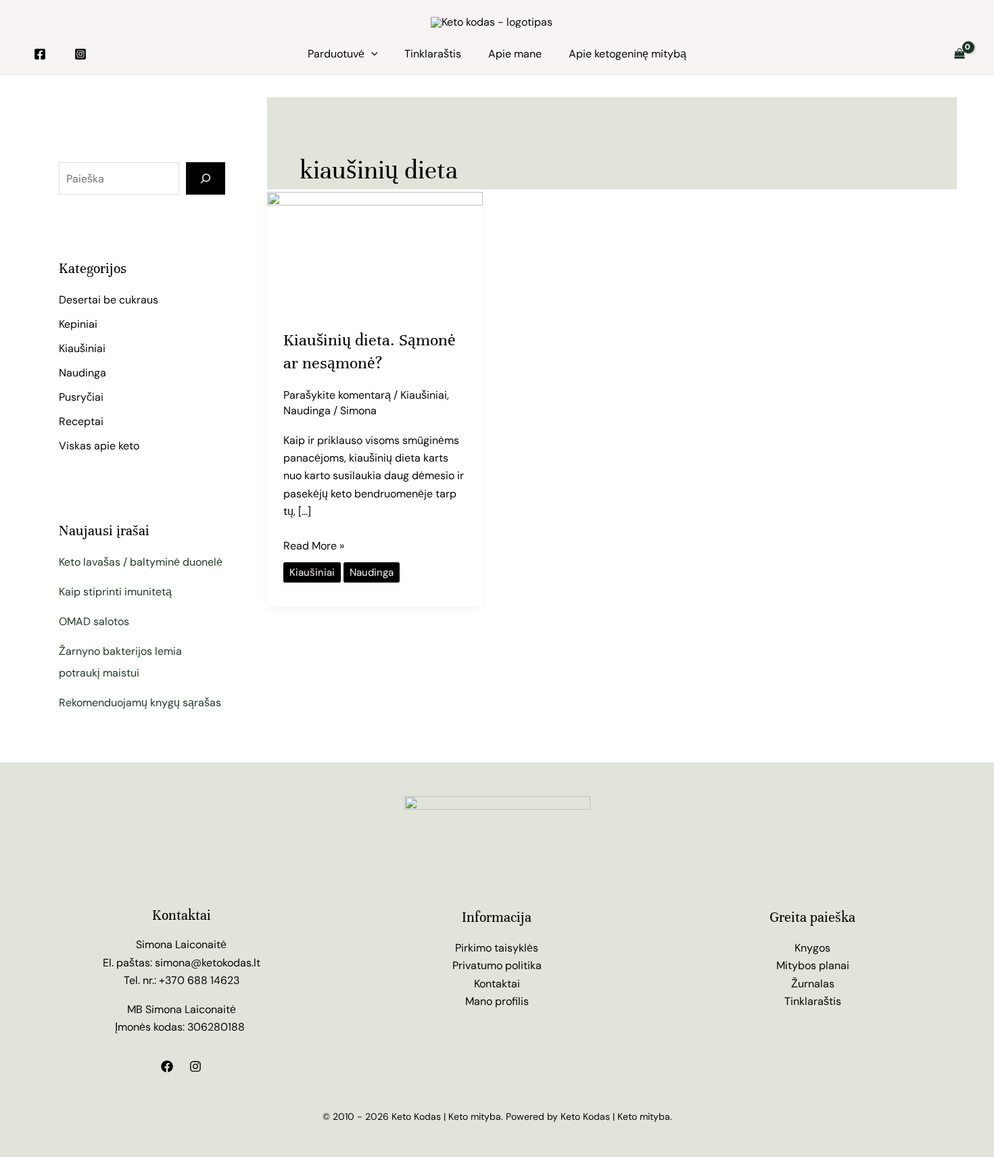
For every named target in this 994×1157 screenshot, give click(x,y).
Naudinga (82, 373)
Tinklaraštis (432, 54)
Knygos (812, 948)
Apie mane (515, 54)
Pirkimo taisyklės (496, 948)
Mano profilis (497, 1001)
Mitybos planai (812, 965)
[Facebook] (40, 54)
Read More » (313, 545)
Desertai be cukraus (108, 300)
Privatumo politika (497, 965)
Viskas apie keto (99, 446)
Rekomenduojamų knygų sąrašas (140, 702)
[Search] (205, 178)
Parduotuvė (336, 54)
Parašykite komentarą (337, 395)
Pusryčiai (81, 397)
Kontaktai (497, 984)
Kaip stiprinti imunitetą (115, 592)
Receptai (81, 421)
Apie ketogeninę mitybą (627, 54)
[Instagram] (80, 54)
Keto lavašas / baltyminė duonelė (140, 562)
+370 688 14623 (199, 980)
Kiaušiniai (82, 348)
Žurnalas (812, 984)
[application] (371, 54)
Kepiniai (78, 324)
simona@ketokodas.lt (207, 963)
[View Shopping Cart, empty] (959, 54)
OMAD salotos (94, 621)
